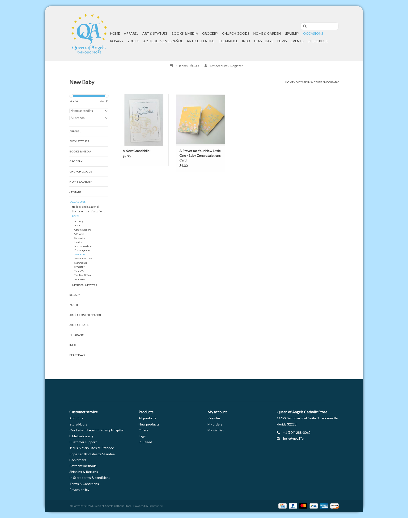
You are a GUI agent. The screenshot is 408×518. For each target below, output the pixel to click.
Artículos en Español (163, 41)
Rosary (116, 41)
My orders (215, 424)
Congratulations (82, 229)
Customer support (83, 442)
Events (297, 41)
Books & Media (185, 33)
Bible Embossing (81, 436)
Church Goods (235, 33)
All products (148, 418)
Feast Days (263, 41)
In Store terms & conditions (89, 478)
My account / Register (226, 66)
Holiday (78, 241)
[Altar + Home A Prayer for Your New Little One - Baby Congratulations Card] (200, 120)
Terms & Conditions (84, 484)
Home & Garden (267, 33)
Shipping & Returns (83, 472)
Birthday (78, 221)
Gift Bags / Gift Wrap (84, 284)
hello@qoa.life (293, 438)
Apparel (131, 33)
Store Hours (78, 424)
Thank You (79, 271)
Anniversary (81, 279)
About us (76, 418)
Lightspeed (156, 506)
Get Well (79, 233)
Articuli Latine (201, 41)
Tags (142, 436)
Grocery (210, 33)
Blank (77, 225)
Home (115, 33)
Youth (133, 41)
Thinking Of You (82, 275)
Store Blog (318, 41)
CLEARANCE (228, 41)
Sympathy (79, 266)
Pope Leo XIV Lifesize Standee (92, 454)
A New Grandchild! (137, 151)
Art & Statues (155, 33)
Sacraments (80, 262)
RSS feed (145, 442)
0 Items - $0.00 (187, 66)
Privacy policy (79, 490)
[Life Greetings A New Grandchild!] (144, 120)
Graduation (80, 237)
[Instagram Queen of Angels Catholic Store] (220, 390)
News (282, 41)
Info (246, 41)
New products (149, 424)
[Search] (303, 26)
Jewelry (292, 33)
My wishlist (216, 430)
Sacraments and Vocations (88, 211)
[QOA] (89, 33)
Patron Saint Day (83, 258)
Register (214, 418)
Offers (144, 430)
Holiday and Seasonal (85, 206)
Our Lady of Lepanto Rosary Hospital (96, 430)
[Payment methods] (282, 505)
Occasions (313, 33)
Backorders (77, 460)
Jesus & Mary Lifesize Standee (91, 448)
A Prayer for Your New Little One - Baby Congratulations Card (200, 155)
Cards (318, 82)
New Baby (331, 82)
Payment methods (83, 466)
